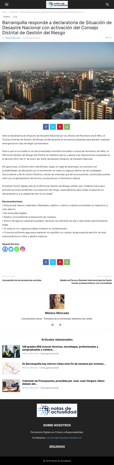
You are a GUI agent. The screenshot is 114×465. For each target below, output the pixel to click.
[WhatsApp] (67, 127)
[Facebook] (46, 127)
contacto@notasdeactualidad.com (64, 437)
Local (15, 17)
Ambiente (14, 12)
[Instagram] (22, 249)
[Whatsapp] (16, 249)
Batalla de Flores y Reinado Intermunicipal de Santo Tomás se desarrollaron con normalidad (86, 281)
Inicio (4, 12)
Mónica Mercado (13, 38)
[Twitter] (53, 127)
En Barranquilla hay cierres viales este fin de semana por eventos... (64, 363)
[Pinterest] (60, 127)
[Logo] (57, 416)
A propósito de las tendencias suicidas (21, 280)
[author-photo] (57, 309)
